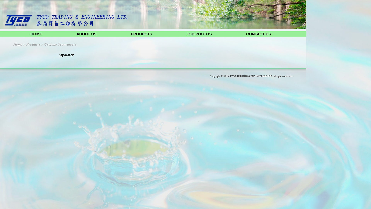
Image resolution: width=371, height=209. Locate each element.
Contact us (258, 34)
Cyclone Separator (59, 44)
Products (141, 34)
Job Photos (199, 34)
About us (86, 34)
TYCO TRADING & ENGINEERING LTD (251, 76)
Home (36, 34)
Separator (66, 55)
